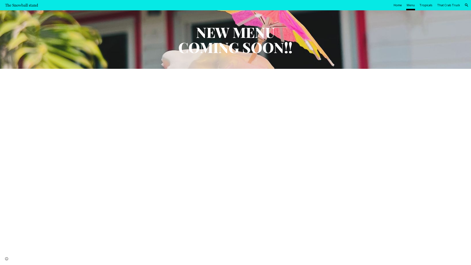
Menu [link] (411, 5)
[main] (235, 40)
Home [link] (398, 5)
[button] (466, 5)
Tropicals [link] (425, 5)
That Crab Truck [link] (448, 5)
